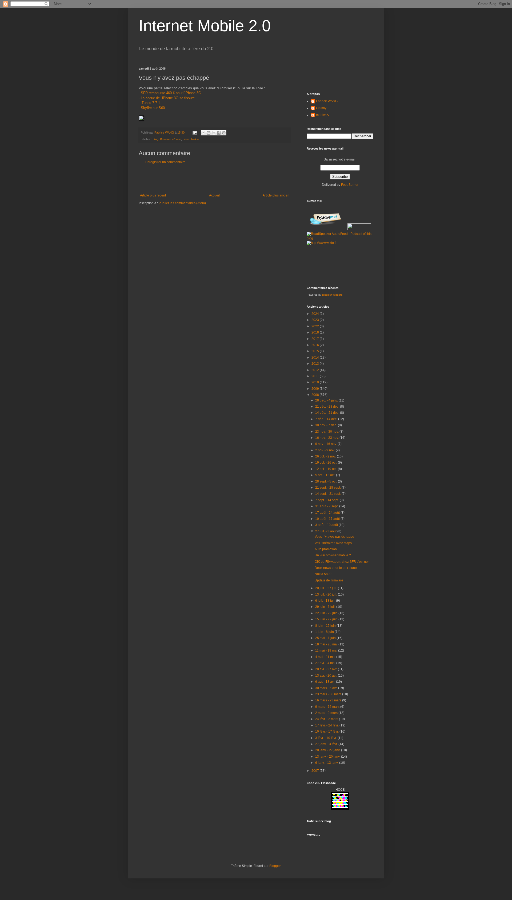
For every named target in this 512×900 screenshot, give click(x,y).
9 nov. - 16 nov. (326, 444)
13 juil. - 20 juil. (326, 594)
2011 (315, 376)
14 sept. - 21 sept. (328, 494)
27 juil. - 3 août (326, 531)
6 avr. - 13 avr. (325, 682)
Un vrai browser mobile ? (333, 555)
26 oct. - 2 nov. (326, 456)
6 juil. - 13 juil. (325, 600)
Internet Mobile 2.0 (205, 26)
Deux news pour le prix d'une (336, 568)
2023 (315, 320)
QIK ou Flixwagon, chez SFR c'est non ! (343, 562)
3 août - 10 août (327, 525)
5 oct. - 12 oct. (325, 475)
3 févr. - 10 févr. (326, 738)
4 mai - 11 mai (325, 657)
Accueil (214, 195)
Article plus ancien (276, 195)
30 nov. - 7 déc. (326, 425)
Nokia (195, 139)
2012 (315, 370)
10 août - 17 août (328, 519)
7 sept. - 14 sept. (327, 500)
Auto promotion (326, 549)
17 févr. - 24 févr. (327, 725)
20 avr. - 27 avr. (326, 669)
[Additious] (141, 120)
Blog (155, 139)
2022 (315, 326)
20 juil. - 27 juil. (326, 588)
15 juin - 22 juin (326, 619)
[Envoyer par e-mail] (203, 132)
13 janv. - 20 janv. (328, 756)
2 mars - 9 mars (326, 713)
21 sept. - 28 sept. (328, 487)
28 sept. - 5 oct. (326, 481)
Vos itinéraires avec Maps (333, 543)
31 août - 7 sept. (327, 506)
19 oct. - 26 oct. (326, 462)
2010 (315, 382)
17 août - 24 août (328, 513)
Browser (165, 139)
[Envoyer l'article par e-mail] (194, 132)
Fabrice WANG (327, 101)
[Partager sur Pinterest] (223, 132)
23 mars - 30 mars (328, 694)
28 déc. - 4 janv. (327, 400)
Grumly (321, 108)
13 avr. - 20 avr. (326, 675)
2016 (315, 345)
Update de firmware (329, 580)
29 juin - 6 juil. (325, 607)
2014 (315, 357)
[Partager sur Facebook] (218, 132)
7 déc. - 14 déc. (326, 419)
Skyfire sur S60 (153, 108)
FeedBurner (349, 185)
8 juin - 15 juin (326, 626)
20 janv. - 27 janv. (328, 750)
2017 (315, 339)
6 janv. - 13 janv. (327, 763)
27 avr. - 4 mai (325, 663)
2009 (315, 389)
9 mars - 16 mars (327, 707)
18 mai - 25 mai (326, 644)
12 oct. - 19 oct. (326, 469)
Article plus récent (153, 195)
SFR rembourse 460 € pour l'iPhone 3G (171, 93)
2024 (315, 314)
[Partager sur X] (213, 132)
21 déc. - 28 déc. (327, 406)
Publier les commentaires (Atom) (182, 203)
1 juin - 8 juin (325, 632)
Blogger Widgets (332, 294)
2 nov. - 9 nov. (325, 450)
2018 (315, 332)
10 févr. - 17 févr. (327, 731)
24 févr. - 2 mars (327, 719)
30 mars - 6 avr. (326, 688)
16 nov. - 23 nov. (327, 438)
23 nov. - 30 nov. (327, 431)
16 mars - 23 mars (328, 700)
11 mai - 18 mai (326, 650)
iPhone (176, 139)
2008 (315, 395)
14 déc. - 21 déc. (327, 413)
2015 (315, 351)
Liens (186, 139)
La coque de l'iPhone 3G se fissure (168, 98)
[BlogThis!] (208, 132)
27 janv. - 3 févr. (326, 744)
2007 (315, 771)
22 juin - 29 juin (326, 613)
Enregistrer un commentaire (165, 162)
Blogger (275, 866)
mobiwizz (323, 115)
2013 (315, 363)
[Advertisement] (214, 179)
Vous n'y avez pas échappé (334, 537)
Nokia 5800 (323, 574)
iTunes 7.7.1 (150, 103)
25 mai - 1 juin (326, 638)
